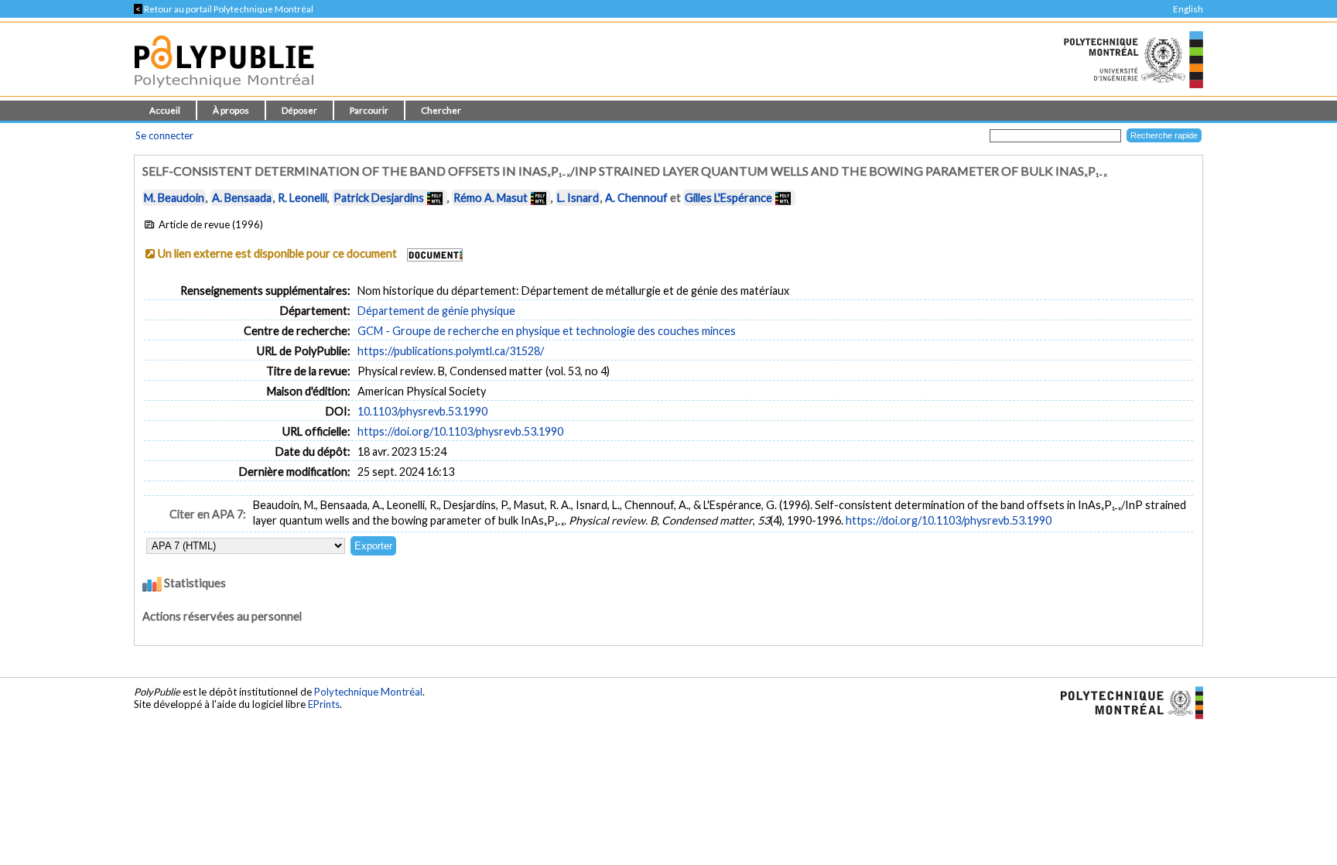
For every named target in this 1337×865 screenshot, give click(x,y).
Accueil (164, 110)
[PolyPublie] (224, 91)
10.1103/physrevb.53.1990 (422, 411)
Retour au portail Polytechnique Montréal (223, 9)
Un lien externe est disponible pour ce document (277, 253)
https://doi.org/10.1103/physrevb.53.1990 (460, 431)
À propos (231, 110)
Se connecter (164, 135)
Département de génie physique (436, 310)
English (1188, 9)
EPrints (324, 704)
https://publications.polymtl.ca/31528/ (450, 350)
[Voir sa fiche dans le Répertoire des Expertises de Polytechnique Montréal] (435, 197)
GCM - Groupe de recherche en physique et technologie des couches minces (546, 330)
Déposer (299, 110)
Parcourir (369, 110)
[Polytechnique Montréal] (1125, 702)
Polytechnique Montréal (368, 692)
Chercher (441, 110)
